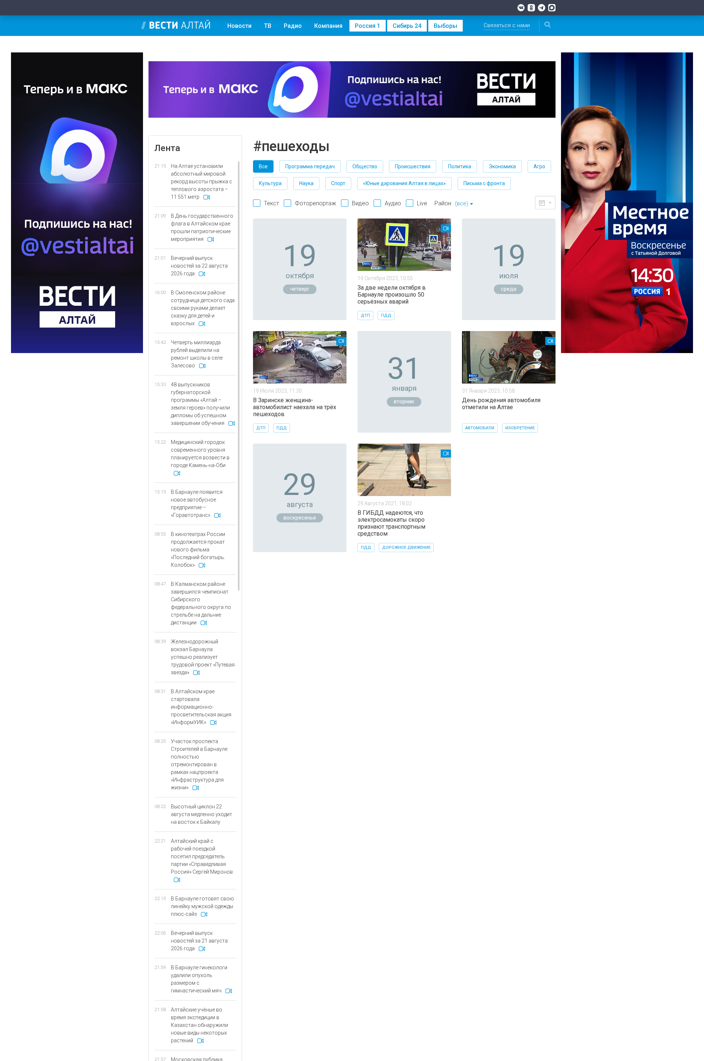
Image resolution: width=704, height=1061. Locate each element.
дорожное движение (406, 547)
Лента (167, 148)
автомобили (479, 428)
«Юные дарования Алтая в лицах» (404, 183)
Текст (271, 203)
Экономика (502, 166)
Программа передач (310, 166)
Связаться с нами (507, 25)
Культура (270, 183)
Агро (539, 166)
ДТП (365, 315)
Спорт (338, 183)
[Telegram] (541, 7)
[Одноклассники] (531, 7)
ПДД (386, 315)
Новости (239, 25)
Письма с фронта (484, 183)
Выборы (445, 25)
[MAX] (552, 7)
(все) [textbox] (461, 203)
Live (422, 203)
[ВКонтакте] (521, 7)
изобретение (520, 428)
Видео (360, 203)
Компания (328, 25)
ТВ (267, 25)
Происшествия (412, 166)
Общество (364, 166)
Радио (293, 25)
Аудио (393, 203)
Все (263, 166)
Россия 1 (367, 25)
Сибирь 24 (407, 25)
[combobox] (464, 204)
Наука (306, 183)
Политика (459, 166)
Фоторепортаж (315, 203)
